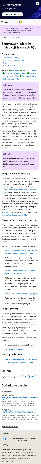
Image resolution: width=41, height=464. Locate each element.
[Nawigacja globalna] (2, 22)
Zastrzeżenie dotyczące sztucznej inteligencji (17, 450)
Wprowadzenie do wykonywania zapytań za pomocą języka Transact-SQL (19, 92)
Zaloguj (36, 22)
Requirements (8, 63)
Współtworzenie (28, 452)
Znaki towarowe (23, 458)
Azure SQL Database (29, 70)
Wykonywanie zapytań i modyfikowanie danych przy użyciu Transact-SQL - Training (20, 398)
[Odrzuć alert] (37, 3)
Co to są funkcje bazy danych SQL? (14, 215)
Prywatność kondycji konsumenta (24, 455)
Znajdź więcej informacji (11, 58)
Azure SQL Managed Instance (15, 73)
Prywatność (5, 455)
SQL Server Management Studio (17, 349)
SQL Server (16, 38)
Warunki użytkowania (9, 458)
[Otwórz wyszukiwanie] (32, 22)
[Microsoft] (20, 22)
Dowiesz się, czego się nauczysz (13, 60)
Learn (4, 38)
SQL (9, 38)
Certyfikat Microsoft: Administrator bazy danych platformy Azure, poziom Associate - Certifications (19, 412)
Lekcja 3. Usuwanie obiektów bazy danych (21, 293)
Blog (17, 452)
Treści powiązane (9, 65)
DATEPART (5, 212)
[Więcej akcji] (37, 37)
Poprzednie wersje (8, 452)
